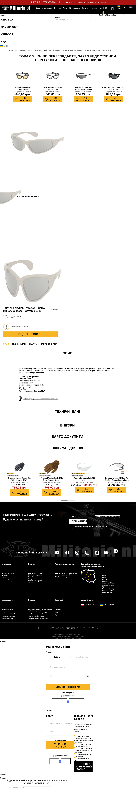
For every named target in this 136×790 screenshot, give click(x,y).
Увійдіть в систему (61, 577)
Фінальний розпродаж (43, 8)
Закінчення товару (89, 8)
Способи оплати (33, 577)
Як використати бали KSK (63, 575)
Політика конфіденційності (10, 613)
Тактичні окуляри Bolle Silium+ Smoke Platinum (83, 88)
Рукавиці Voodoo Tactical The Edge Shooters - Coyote (52, 479)
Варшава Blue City (108, 589)
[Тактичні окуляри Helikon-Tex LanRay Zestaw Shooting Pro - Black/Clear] (116, 468)
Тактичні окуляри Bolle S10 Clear (84, 479)
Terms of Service (71, 638)
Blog (107, 552)
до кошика (25, 99)
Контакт (4, 577)
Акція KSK (103, 8)
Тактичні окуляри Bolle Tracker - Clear (53, 88)
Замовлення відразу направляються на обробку (88, 2)
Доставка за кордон (35, 581)
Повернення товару (8, 617)
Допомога (5, 575)
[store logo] (16, 8)
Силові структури (7, 581)
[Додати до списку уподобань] (70, 114)
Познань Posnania (108, 585)
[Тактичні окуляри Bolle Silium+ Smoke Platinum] (83, 77)
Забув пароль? (68, 693)
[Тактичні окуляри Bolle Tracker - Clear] (53, 77)
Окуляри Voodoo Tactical (61, 50)
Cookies (4, 611)
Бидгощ (104, 575)
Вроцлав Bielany (107, 593)
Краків (104, 581)
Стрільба (58, 609)
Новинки (57, 8)
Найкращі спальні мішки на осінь (38, 618)
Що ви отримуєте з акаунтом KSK (66, 573)
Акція (65, 8)
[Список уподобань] (107, 13)
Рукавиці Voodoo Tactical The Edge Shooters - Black (19, 479)
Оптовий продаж (7, 579)
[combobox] (69, 19)
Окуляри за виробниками (43, 50)
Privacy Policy (59, 638)
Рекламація (5, 615)
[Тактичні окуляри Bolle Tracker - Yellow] (22, 77)
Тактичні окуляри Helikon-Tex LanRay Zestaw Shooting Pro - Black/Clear (116, 479)
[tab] (11, 15)
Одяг (56, 615)
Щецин (104, 587)
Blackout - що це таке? (35, 615)
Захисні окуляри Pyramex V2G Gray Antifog (113, 88)
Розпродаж (10, 473)
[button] (130, 7)
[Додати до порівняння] (64, 114)
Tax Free (30, 583)
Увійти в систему (68, 687)
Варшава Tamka (107, 591)
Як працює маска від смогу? (37, 617)
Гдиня (104, 577)
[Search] (94, 18)
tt (93, 552)
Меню (2, 15)
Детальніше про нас (8, 573)
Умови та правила (7, 609)
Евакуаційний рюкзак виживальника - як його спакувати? (40, 610)
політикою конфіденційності (96, 526)
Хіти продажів (74, 8)
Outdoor (23, 50)
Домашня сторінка (15, 50)
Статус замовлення (34, 579)
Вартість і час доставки (36, 575)
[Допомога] (112, 8)
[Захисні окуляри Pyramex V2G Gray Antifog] (113, 77)
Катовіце (105, 579)
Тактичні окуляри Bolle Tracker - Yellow (23, 88)
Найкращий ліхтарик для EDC (37, 613)
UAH (5, 46)
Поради (31, 600)
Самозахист (58, 611)
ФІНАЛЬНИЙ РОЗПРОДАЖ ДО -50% (45, 2)
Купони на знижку (7, 618)
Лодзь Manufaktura (108, 583)
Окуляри (30, 50)
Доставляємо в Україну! (36, 573)
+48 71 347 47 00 (90, 604)
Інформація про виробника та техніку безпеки (40, 399)
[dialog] (68, 641)
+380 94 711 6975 (108, 604)
